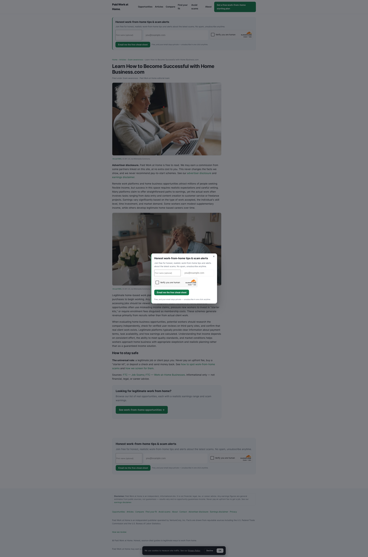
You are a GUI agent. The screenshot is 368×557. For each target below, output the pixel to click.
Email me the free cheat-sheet (171, 292)
